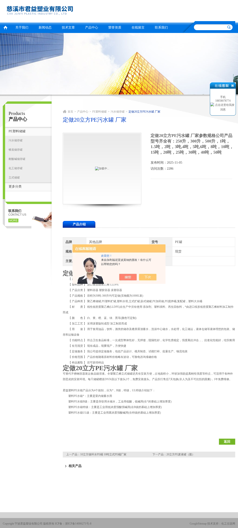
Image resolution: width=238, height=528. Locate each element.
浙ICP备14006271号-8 (78, 523)
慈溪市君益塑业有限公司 (60, 10)
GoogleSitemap (198, 523)
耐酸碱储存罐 (17, 159)
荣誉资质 (114, 27)
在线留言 (138, 27)
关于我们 (21, 27)
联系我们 (161, 27)
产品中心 (91, 27)
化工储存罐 (16, 168)
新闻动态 (45, 27)
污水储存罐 (16, 140)
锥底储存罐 (16, 149)
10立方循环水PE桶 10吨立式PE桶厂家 (103, 454)
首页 (5, 27)
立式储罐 (14, 177)
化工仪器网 (228, 523)
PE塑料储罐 (17, 131)
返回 (227, 441)
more (13, 220)
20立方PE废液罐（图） (180, 454)
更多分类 (15, 186)
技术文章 (68, 27)
